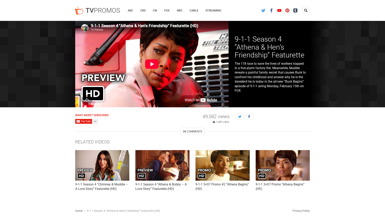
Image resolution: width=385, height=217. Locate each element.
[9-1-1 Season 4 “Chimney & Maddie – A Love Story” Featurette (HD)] (102, 165)
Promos (103, 10)
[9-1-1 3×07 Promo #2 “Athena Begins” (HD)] (223, 165)
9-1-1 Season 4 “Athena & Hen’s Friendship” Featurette (269, 47)
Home (79, 210)
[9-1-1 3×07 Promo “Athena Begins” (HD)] (283, 165)
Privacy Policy (301, 210)
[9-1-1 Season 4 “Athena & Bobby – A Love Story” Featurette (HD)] (162, 165)
